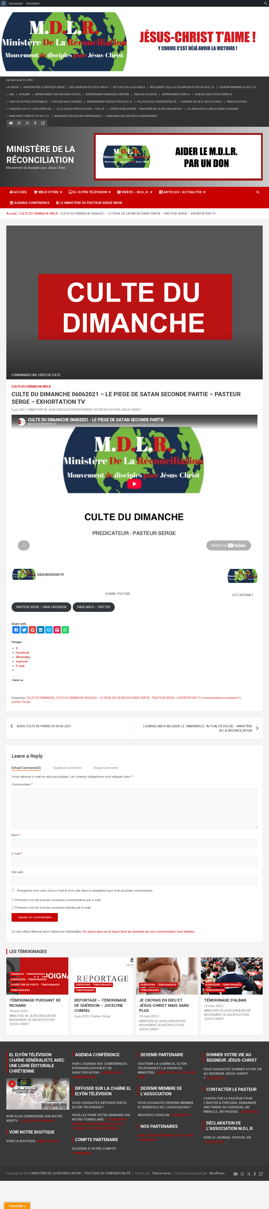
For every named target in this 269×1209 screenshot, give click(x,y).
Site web (17, 872)
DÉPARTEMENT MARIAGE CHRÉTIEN (107, 94)
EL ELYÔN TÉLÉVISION (90, 192)
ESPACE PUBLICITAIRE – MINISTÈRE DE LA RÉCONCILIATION (146, 108)
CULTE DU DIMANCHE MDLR (31, 386)
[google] (32, 630)
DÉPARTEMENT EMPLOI (176, 94)
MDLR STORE (48, 192)
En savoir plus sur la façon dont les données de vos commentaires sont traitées (138, 931)
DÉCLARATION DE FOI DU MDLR (89, 87)
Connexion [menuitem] (16, 3)
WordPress (217, 1173)
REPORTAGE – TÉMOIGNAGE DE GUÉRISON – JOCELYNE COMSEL (100, 1005)
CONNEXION (81, 1153)
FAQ (11, 94)
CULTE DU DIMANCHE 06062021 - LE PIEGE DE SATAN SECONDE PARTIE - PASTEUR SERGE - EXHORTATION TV (128, 698)
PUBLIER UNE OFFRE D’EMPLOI (213, 94)
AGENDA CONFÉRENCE (32, 203)
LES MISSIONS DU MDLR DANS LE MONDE (212, 108)
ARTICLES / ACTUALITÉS (183, 192)
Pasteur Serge (100, 1016)
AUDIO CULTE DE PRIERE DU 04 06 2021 (44, 726)
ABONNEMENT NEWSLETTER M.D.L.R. (109, 101)
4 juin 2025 (81, 1016)
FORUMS (24, 94)
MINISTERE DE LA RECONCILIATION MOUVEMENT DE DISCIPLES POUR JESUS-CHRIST (84, 409)
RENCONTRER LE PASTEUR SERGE (44, 87)
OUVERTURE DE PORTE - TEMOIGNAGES (35, 984)
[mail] (49, 630)
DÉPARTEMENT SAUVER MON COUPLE (58, 94)
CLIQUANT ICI (180, 1115)
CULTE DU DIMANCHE (40, 698)
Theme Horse (161, 1173)
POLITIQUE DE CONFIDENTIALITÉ (157, 101)
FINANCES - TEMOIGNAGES (28, 974)
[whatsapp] (65, 630)
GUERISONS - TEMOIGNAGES (29, 979)
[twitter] (24, 630)
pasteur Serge (21, 701)
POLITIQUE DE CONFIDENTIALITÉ (108, 1173)
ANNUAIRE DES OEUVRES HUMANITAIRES (131, 115)
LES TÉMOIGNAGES (28, 951)
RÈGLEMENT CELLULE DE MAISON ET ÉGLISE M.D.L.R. (182, 87)
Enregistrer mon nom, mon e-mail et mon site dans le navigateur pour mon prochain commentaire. (85, 890)
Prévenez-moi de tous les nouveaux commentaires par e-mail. (58, 900)
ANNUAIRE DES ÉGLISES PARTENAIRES (78, 115)
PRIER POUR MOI (237, 101)
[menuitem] (3, 3)
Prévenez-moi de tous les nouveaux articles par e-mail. (53, 907)
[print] (57, 630)
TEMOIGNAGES (20, 990)
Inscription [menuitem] (33, 3)
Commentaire (22, 784)
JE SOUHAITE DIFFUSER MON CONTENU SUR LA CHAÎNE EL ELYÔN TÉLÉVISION (99, 1124)
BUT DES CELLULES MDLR (129, 87)
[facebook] (16, 630)
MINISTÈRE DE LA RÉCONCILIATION (56, 1173)
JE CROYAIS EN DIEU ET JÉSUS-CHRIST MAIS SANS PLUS (164, 1005)
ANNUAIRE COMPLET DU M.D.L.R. (29, 115)
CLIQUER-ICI (249, 1112)
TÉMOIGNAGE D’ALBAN (225, 1000)
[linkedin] (40, 630)
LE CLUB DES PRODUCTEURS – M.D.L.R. (81, 108)
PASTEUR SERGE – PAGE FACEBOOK (41, 607)
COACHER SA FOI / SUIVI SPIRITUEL (30, 108)
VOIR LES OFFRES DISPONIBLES (28, 101)
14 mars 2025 (148, 1016)
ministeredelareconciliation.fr (221, 698)
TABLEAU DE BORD (145, 94)
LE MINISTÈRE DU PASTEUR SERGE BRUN (91, 203)
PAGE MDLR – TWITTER (93, 607)
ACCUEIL (20, 192)
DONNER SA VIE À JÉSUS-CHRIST (201, 101)
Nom (16, 835)
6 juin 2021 (19, 409)
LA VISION (12, 87)
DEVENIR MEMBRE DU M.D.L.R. (237, 87)
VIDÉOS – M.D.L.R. (135, 192)
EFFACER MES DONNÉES (67, 101)
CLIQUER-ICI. (215, 1078)
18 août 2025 (18, 1011)
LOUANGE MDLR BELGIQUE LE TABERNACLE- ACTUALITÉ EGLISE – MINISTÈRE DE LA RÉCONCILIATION (197, 728)
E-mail (17, 853)
